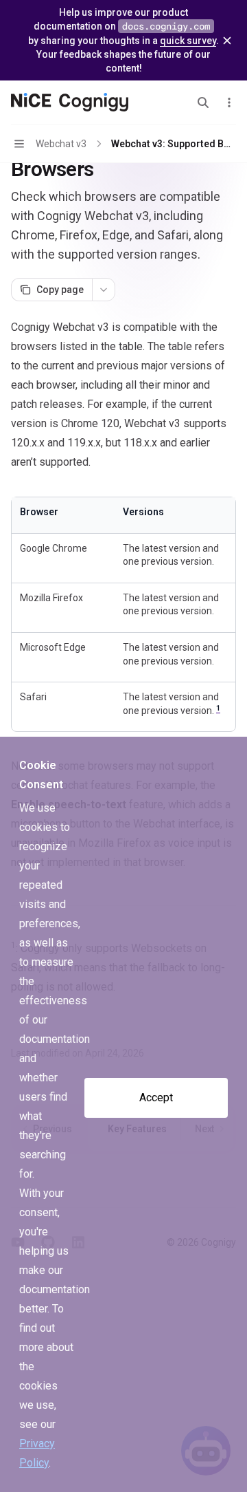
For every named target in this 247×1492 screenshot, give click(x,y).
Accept (156, 1097)
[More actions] (229, 102)
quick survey (188, 40)
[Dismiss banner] (227, 41)
